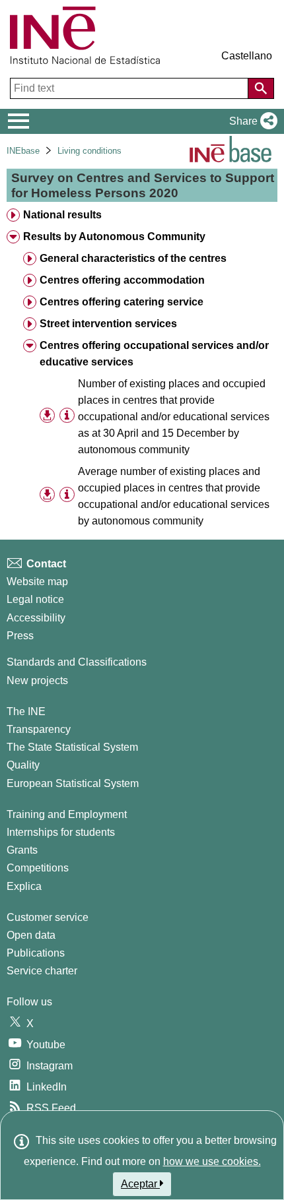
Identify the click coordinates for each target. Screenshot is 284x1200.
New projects (37, 680)
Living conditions (89, 151)
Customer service (48, 917)
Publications (36, 953)
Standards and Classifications (77, 662)
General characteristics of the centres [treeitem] (133, 258)
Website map (37, 581)
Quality (23, 765)
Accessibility (36, 617)
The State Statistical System (72, 747)
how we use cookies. (212, 1161)
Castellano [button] (246, 55)
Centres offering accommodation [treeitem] (122, 280)
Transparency (39, 729)
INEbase (23, 151)
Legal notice (35, 599)
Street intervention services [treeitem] (108, 323)
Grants (22, 850)
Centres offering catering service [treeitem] (121, 301)
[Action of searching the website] (261, 88)
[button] (250, 121)
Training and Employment (67, 814)
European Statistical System (73, 783)
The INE (26, 711)
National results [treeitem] (62, 214)
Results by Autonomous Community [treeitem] (114, 236)
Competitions (38, 867)
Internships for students (61, 832)
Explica (24, 886)
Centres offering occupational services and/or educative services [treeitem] (154, 353)
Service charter (42, 970)
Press (20, 635)
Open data (31, 935)
